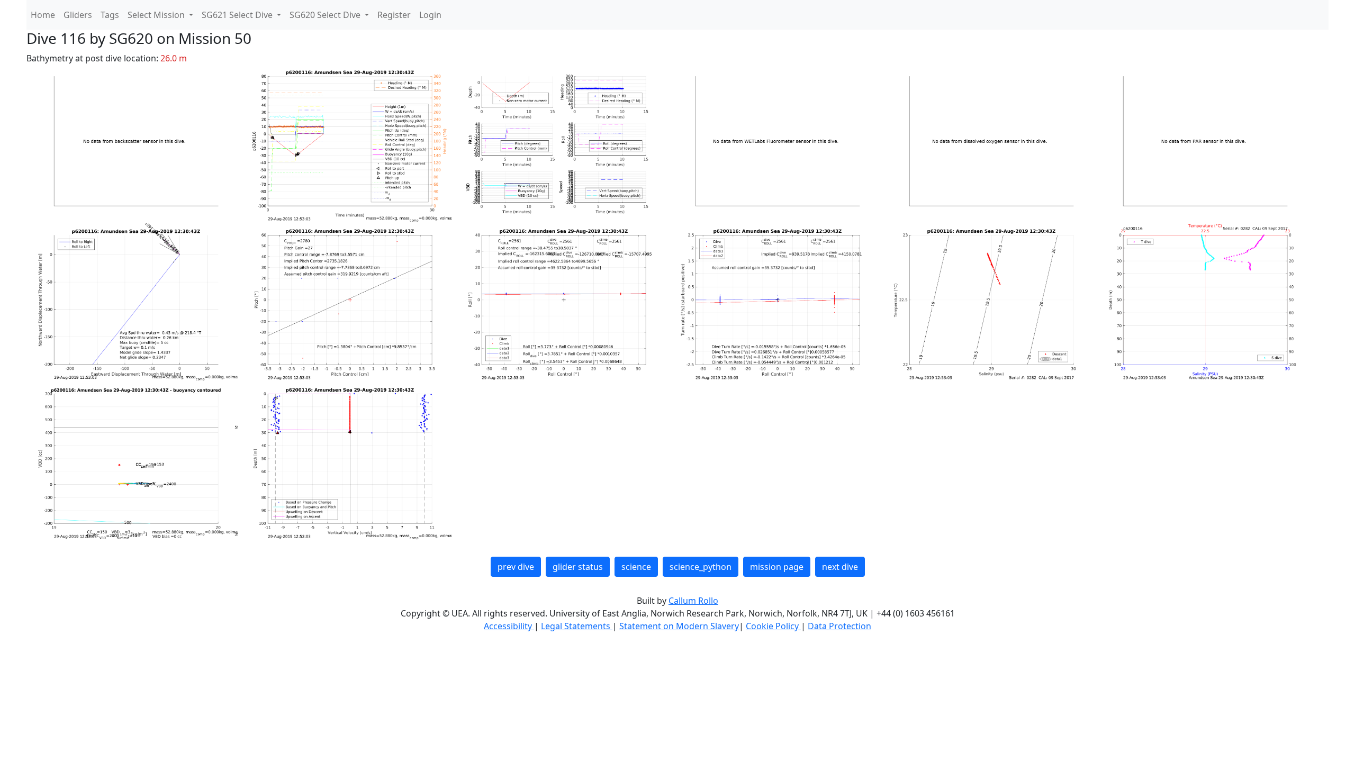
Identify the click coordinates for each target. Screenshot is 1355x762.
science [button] (636, 567)
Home (43, 15)
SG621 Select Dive (238, 15)
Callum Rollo (693, 600)
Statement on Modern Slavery (679, 626)
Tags (110, 15)
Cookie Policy (773, 626)
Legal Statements (576, 626)
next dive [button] (840, 567)
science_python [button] (700, 567)
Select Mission (157, 15)
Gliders (78, 15)
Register (394, 15)
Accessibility (509, 626)
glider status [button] (578, 567)
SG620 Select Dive (326, 15)
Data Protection (839, 626)
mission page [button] (776, 567)
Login (430, 15)
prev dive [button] (516, 567)
